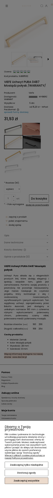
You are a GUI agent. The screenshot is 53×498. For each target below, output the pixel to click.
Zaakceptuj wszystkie (26, 480)
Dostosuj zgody (26, 472)
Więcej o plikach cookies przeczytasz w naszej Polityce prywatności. (25, 457)
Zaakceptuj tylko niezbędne (26, 465)
